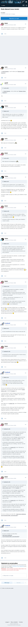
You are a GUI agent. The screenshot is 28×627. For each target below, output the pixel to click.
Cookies (21, 622)
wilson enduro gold (6, 434)
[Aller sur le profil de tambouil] (2, 324)
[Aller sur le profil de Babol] (2, 24)
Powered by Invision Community (14, 625)
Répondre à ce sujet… (9, 575)
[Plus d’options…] (25, 24)
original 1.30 (11, 403)
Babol (4, 12)
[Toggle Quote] (3, 88)
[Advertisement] (14, 51)
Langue (7, 622)
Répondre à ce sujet (14, 18)
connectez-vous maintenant (18, 566)
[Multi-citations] (2, 34)
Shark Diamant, (5, 71)
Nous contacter (14, 622)
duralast (13, 390)
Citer (5, 33)
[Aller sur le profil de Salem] (2, 107)
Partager (7, 582)
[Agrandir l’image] (11, 120)
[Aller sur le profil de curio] (2, 68)
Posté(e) (10, 24)
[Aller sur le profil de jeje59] (2, 83)
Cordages (13, 14)
